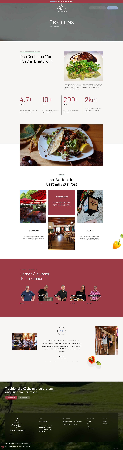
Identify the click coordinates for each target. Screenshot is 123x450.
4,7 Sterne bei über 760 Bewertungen (64, 1)
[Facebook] (117, 448)
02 (50, 361)
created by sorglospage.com (27, 443)
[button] (3, 447)
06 (72, 361)
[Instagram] (114, 448)
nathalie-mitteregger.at (24, 446)
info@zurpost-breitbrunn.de (45, 425)
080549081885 (43, 421)
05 (66, 361)
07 (77, 361)
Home (50, 26)
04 (61, 361)
